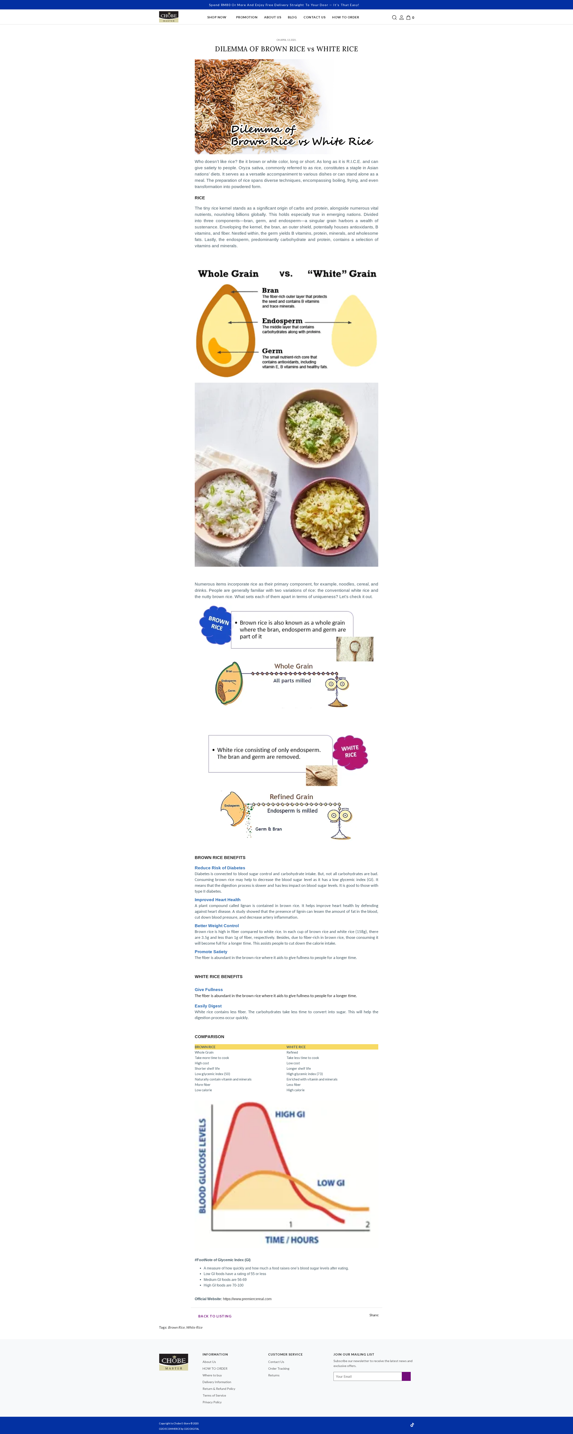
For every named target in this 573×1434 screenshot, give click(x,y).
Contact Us (276, 1362)
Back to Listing (214, 1316)
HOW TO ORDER (215, 1368)
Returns (274, 1375)
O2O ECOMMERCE (169, 1428)
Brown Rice (176, 1327)
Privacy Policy (212, 1402)
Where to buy (212, 1375)
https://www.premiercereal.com (247, 1299)
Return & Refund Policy (219, 1389)
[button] (394, 17)
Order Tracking (278, 1368)
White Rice (194, 1327)
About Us (209, 1362)
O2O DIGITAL (191, 1428)
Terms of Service (214, 1395)
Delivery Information (217, 1382)
